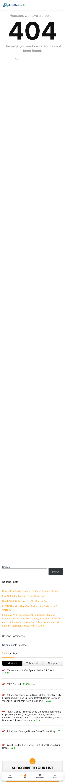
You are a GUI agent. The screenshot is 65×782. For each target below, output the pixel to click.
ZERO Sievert (13, 684)
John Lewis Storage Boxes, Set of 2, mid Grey (30, 731)
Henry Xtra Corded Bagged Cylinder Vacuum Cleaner (30, 591)
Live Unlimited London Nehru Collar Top (23, 596)
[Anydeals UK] (14, 5)
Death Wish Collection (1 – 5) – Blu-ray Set (24, 601)
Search (6, 566)
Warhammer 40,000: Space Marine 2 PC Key (30, 670)
